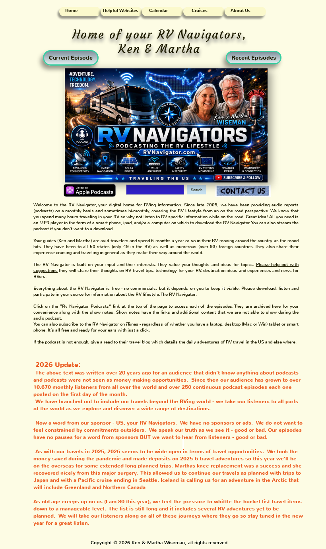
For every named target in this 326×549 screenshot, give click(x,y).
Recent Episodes (253, 58)
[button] (140, 342)
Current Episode (71, 58)
